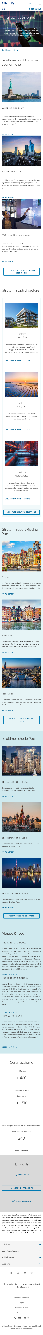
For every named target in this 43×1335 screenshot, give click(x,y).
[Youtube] (25, 1272)
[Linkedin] (11, 1272)
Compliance (21, 1313)
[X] (18, 1272)
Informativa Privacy (21, 1298)
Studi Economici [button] (8, 50)
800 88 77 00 (23, 1318)
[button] (30, 3)
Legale (21, 1303)
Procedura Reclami (21, 1308)
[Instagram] (31, 1272)
